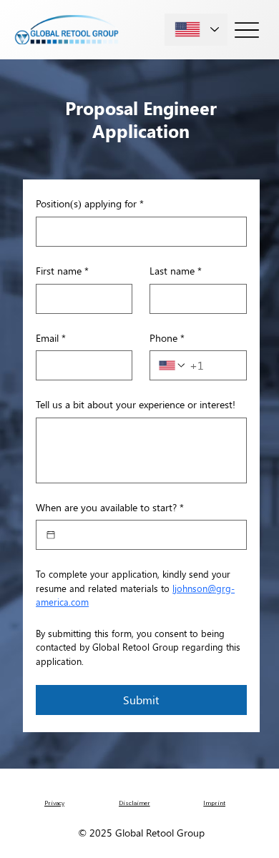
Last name (176, 270)
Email (51, 338)
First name (62, 270)
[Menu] (247, 29)
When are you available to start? (110, 507)
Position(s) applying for (90, 203)
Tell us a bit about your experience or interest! (135, 404)
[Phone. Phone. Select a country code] (172, 365)
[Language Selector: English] (196, 30)
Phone (167, 338)
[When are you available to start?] (51, 535)
